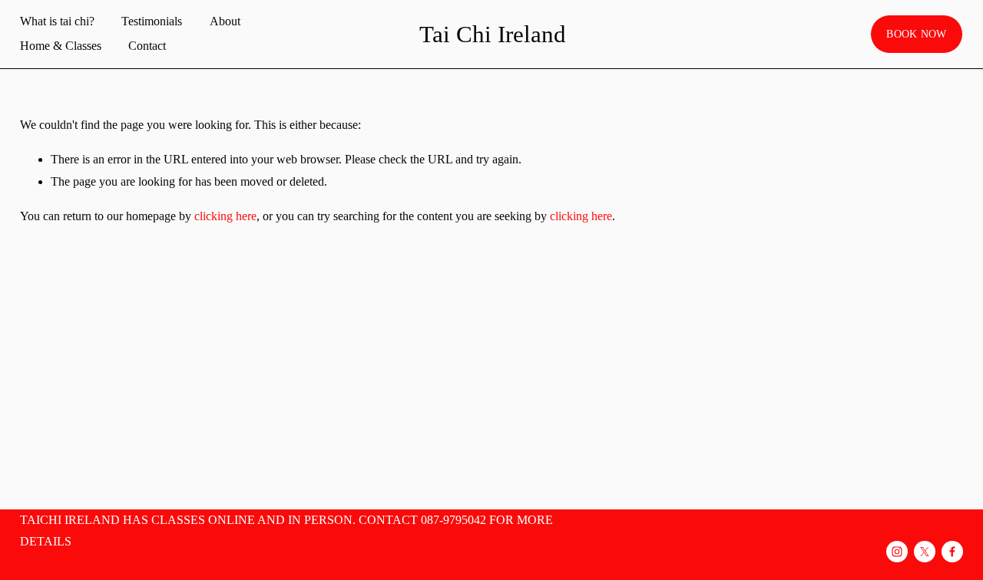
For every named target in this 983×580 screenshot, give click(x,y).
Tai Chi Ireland (492, 34)
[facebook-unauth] (952, 551)
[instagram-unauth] (897, 551)
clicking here (225, 215)
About (225, 21)
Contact (147, 45)
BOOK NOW (916, 34)
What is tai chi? (57, 21)
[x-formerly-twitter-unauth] (924, 551)
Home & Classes (60, 45)
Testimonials (151, 21)
